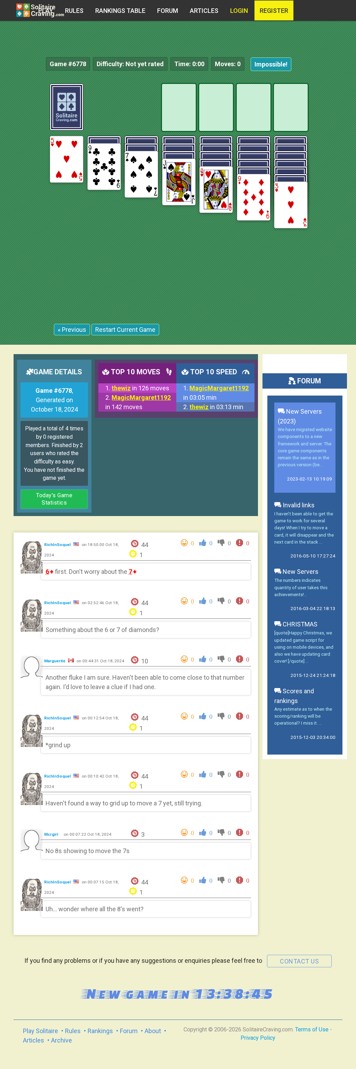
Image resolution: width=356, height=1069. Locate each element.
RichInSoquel (58, 544)
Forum (167, 10)
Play (45, 10)
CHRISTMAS (299, 624)
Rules (74, 10)
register (274, 10)
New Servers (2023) (300, 416)
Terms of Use (312, 1029)
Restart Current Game (125, 329)
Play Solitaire (40, 1031)
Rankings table (120, 10)
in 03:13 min (216, 407)
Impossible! (271, 64)
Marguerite (55, 660)
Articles (204, 10)
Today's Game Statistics (54, 499)
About (153, 1031)
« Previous (72, 329)
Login (239, 10)
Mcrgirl (51, 834)
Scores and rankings (294, 695)
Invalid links (298, 505)
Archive (61, 1040)
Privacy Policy (258, 1038)
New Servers (299, 571)
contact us (299, 961)
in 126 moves (140, 388)
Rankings (100, 1031)
